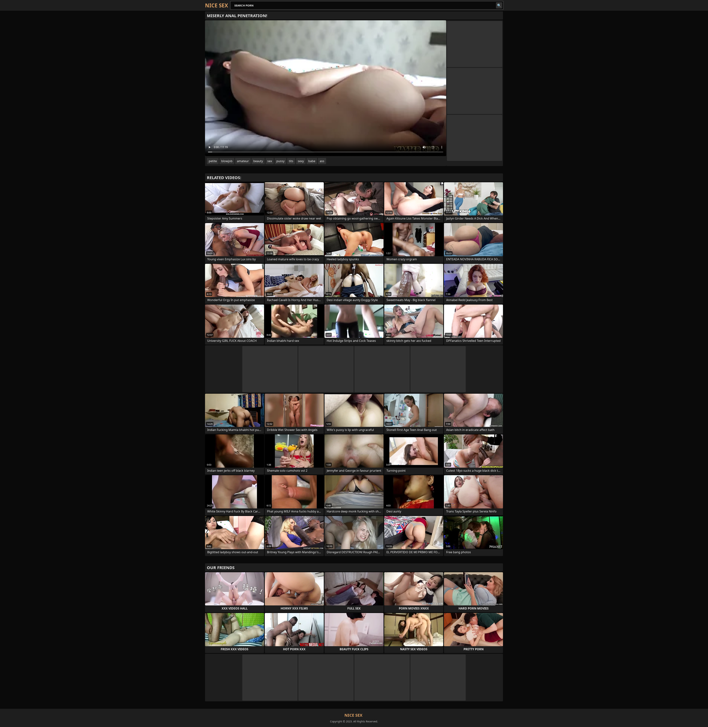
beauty (258, 161)
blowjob (226, 161)
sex (269, 161)
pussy (280, 161)
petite (213, 161)
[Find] (499, 5)
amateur (243, 161)
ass (322, 161)
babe (311, 161)
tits (291, 161)
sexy (301, 161)
